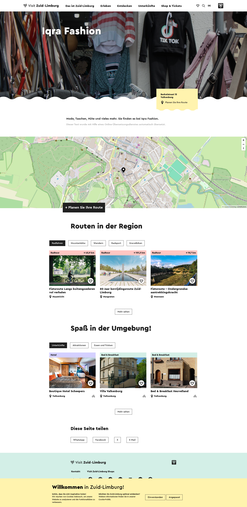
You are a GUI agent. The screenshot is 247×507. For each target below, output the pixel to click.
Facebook (100, 440)
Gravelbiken (135, 243)
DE (209, 6)
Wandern (98, 243)
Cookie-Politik (104, 499)
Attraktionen (79, 345)
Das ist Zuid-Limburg (79, 6)
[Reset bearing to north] (243, 148)
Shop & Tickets (171, 6)
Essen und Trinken (103, 345)
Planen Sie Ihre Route (176, 102)
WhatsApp (78, 440)
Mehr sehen (123, 312)
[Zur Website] (93, 396)
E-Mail (132, 440)
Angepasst (174, 497)
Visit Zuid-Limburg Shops (100, 471)
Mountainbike (78, 243)
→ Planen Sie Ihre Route (84, 207)
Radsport (116, 243)
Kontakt (75, 471)
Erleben (105, 6)
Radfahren (57, 243)
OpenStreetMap (230, 207)
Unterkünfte (146, 6)
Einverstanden (155, 497)
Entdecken (124, 6)
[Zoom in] (243, 140)
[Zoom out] (243, 144)
